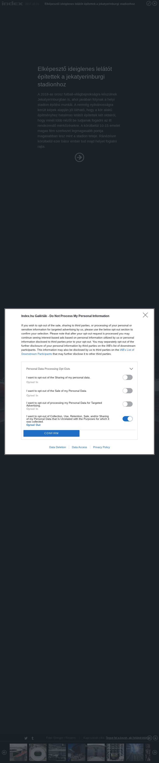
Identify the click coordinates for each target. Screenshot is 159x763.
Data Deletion (57, 447)
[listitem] (79, 369)
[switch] (128, 377)
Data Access (79, 447)
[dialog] (79, 381)
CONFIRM (51, 433)
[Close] (146, 316)
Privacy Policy (101, 447)
